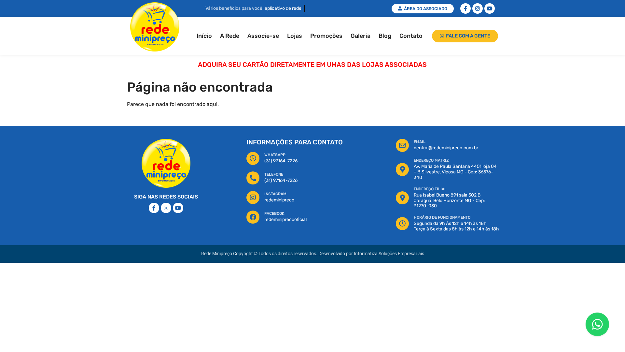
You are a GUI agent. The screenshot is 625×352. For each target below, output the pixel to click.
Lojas (294, 35)
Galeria (360, 35)
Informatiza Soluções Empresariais (389, 254)
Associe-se (263, 35)
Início (204, 35)
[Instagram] (477, 8)
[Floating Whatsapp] (597, 324)
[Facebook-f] (465, 8)
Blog (385, 35)
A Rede (229, 35)
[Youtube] (489, 8)
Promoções (326, 35)
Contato (411, 35)
